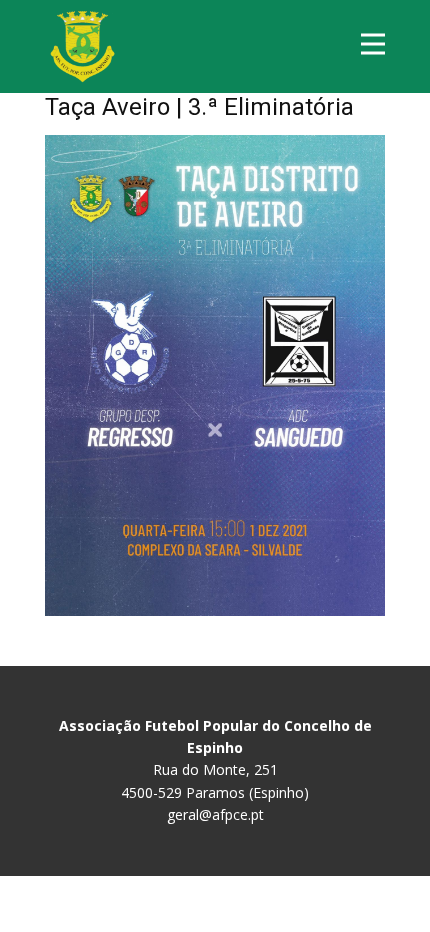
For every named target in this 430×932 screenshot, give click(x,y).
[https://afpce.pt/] (82, 46)
